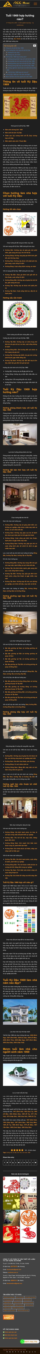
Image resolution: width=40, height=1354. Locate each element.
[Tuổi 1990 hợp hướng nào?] (11, 1234)
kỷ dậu (15, 1152)
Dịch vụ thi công (19, 1297)
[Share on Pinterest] (10, 1162)
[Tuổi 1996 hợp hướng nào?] (11, 1201)
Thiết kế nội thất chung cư (10, 1310)
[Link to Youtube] (35, 1162)
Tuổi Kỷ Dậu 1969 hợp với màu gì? (18, 72)
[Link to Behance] (27, 1162)
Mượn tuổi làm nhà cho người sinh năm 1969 (18, 77)
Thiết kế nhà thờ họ (19, 1305)
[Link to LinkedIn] (24, 1351)
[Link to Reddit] (29, 1351)
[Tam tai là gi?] (28, 1185)
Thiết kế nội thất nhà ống (22, 1310)
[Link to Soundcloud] (32, 1162)
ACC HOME (23, 1349)
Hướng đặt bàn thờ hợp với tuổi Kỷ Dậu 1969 (21, 61)
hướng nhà (9, 1152)
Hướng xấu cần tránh (14, 55)
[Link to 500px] (24, 1162)
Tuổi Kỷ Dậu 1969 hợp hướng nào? (16, 57)
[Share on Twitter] (7, 1162)
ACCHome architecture (9, 1297)
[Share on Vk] (18, 1162)
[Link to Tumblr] (35, 1351)
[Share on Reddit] (21, 1162)
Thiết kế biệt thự (27, 1300)
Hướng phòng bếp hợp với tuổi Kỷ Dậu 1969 (21, 65)
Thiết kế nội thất (7, 1307)
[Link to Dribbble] (12, 1351)
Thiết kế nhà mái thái (8, 1305)
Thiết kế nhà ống (29, 1305)
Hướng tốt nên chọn (14, 52)
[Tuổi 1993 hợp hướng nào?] (28, 1218)
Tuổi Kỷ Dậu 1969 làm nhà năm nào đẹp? (17, 74)
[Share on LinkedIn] (13, 1162)
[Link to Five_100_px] (7, 1351)
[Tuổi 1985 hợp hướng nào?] (11, 1218)
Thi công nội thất (18, 1300)
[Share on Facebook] (4, 1162)
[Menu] (34, 3)
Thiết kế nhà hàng (17, 1302)
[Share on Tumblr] (15, 1162)
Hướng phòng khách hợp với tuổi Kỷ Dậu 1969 (21, 59)
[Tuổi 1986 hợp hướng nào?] (11, 1185)
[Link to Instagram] (30, 1162)
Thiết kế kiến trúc (8, 1302)
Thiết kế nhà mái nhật (28, 1302)
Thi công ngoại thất (8, 1300)
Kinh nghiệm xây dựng (25, 22)
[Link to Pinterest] (26, 1351)
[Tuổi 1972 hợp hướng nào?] (28, 1234)
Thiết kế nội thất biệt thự (18, 1307)
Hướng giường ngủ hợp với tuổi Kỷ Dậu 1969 (21, 63)
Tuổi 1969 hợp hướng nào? (20, 17)
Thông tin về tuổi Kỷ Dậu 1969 (14, 48)
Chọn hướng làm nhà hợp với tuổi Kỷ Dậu (17, 50)
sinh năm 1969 (26, 1152)
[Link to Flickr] (18, 1351)
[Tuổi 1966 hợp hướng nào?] (28, 1201)
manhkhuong (20, 25)
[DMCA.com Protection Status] (8, 1319)
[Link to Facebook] (15, 1351)
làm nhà (19, 1152)
